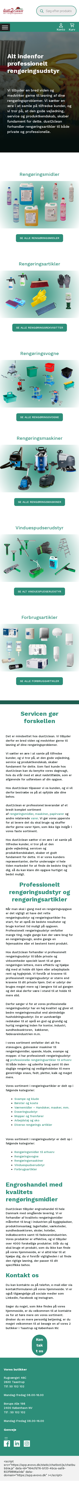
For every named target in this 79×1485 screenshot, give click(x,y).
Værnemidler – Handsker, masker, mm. (41, 1107)
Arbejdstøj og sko (26, 1120)
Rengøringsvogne (26, 1156)
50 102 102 (16, 1386)
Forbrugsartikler (25, 1169)
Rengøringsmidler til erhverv (34, 1152)
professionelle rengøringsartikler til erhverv (41, 1060)
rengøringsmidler (21, 814)
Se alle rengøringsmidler (39, 238)
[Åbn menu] (6, 1438)
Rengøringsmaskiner (28, 1160)
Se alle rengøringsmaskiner (39, 501)
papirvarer (57, 814)
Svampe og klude (26, 1099)
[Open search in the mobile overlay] (56, 11)
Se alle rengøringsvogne (39, 417)
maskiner (41, 814)
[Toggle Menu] (5, 27)
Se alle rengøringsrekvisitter (39, 327)
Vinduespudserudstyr (29, 1165)
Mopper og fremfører (29, 1116)
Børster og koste (26, 1103)
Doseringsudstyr (26, 1112)
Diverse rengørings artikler (33, 1125)
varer (34, 818)
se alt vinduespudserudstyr (39, 591)
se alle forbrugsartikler (39, 681)
